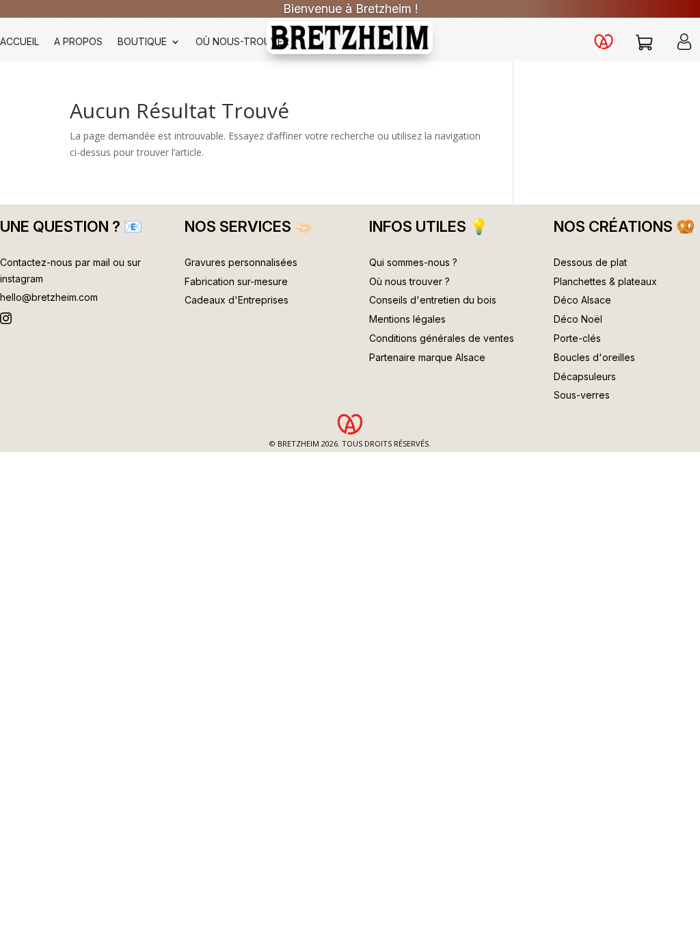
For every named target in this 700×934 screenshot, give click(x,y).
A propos (78, 42)
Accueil (19, 42)
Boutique (142, 42)
